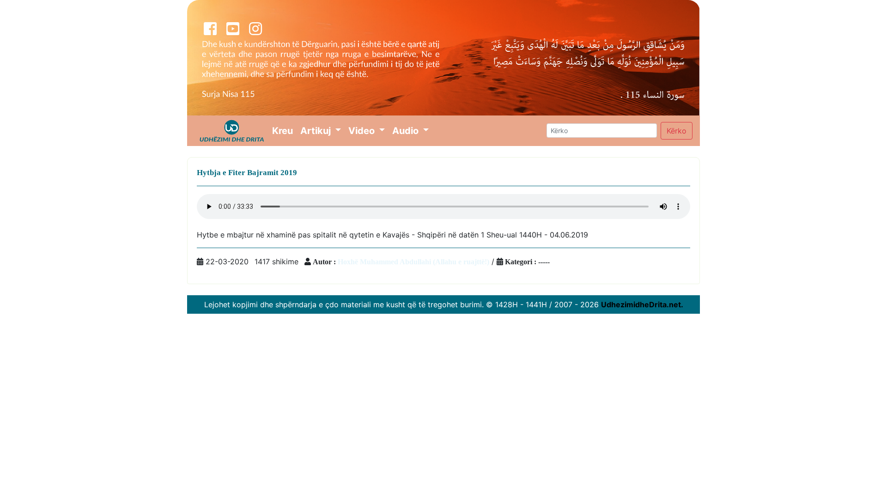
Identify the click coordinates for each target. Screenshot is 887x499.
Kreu (284, 130)
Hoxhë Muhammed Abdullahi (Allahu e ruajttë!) (413, 261)
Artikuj (316, 130)
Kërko (677, 130)
